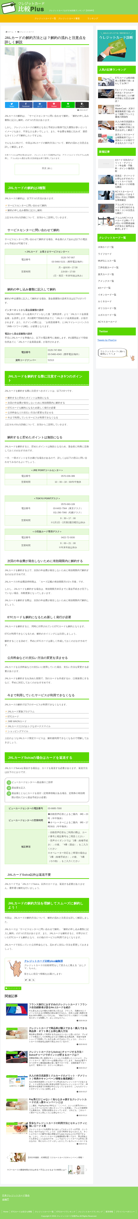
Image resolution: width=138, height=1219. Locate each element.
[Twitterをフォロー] (25, 979)
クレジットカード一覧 (44, 1212)
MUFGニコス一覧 (107, 261)
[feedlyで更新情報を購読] (29, 979)
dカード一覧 (104, 288)
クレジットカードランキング (90, 1212)
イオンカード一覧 (107, 294)
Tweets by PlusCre (106, 340)
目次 (44, 168)
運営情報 (109, 1212)
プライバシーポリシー (125, 1212)
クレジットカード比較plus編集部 (43, 961)
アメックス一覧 (106, 281)
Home (5, 1212)
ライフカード (105, 254)
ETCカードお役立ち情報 (21, 1212)
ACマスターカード (107, 322)
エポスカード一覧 (107, 315)
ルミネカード (105, 301)
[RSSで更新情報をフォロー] (33, 979)
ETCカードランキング (65, 1212)
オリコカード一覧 (107, 308)
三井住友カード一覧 (108, 267)
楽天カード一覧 (106, 274)
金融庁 (5, 1199)
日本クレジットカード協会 (16, 1195)
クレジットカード (13, 988)
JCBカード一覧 (106, 247)
